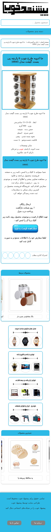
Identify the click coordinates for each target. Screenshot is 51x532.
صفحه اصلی (44, 42)
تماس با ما (14, 523)
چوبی (21, 149)
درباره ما (38, 523)
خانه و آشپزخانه (32, 42)
